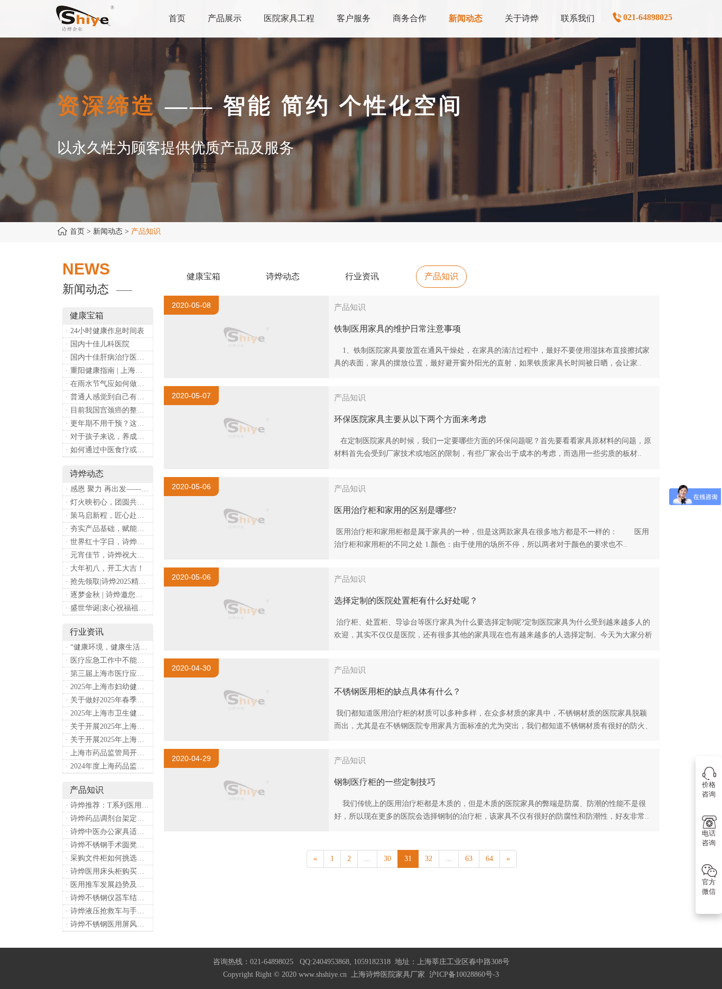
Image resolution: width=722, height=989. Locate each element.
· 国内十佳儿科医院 (97, 344)
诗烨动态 (283, 276)
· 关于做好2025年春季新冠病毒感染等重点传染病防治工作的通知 (109, 700)
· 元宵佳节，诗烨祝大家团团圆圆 (109, 555)
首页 (77, 231)
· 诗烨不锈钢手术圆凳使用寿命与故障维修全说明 (109, 845)
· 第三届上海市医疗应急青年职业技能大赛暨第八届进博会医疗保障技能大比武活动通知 (109, 673)
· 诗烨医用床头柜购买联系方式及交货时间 (109, 871)
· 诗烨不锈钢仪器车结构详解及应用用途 (109, 898)
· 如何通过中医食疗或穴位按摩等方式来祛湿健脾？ (109, 450)
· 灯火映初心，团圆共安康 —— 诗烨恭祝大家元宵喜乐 (109, 502)
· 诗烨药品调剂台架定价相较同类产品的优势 (109, 818)
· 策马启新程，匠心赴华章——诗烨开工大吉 (109, 515)
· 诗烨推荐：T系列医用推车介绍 (109, 805)
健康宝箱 (203, 276)
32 (428, 859)
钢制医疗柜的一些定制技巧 (385, 781)
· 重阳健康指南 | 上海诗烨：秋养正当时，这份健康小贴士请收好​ (109, 370)
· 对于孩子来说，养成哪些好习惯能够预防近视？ (109, 437)
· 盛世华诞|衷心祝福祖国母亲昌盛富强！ (109, 608)
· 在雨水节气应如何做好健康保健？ (109, 384)
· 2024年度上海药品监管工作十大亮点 (109, 766)
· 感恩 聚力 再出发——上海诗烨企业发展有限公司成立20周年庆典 (109, 489)
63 (469, 859)
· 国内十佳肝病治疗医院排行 (109, 357)
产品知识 (441, 276)
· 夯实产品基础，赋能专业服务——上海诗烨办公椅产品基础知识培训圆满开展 (109, 529)
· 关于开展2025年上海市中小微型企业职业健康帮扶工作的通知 (109, 740)
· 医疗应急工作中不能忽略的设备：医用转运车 (109, 660)
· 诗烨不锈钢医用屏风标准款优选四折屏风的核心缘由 (109, 924)
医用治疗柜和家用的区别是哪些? (395, 510)
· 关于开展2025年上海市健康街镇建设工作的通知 (109, 726)
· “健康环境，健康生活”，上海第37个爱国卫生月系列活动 (109, 647)
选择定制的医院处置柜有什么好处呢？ (406, 600)
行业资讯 (362, 276)
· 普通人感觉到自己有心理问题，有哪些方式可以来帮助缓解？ (109, 397)
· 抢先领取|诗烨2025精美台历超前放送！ (109, 581)
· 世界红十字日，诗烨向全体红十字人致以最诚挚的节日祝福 (109, 542)
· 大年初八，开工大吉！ (105, 568)
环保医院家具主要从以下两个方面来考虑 (410, 419)
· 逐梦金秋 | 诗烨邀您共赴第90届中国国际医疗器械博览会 (109, 595)
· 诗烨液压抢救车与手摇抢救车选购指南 (109, 911)
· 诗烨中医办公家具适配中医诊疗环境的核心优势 (109, 832)
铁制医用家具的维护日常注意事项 (397, 328)
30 (387, 859)
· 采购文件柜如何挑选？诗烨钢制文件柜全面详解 (109, 858)
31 (408, 859)
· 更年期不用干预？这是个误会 (109, 423)
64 (489, 859)
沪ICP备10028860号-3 (464, 974)
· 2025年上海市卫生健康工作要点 (109, 713)
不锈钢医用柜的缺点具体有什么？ (397, 691)
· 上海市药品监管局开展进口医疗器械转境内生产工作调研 (109, 753)
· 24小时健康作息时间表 (105, 331)
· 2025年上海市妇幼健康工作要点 (109, 687)
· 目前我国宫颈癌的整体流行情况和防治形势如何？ (109, 410)
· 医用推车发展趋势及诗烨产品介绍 (109, 885)
